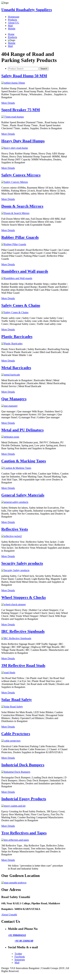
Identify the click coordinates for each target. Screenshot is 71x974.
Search (43, 68)
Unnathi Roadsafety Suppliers (26, 10)
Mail (10, 25)
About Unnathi (9, 914)
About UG (13, 22)
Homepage (13, 16)
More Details (8, 103)
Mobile (11, 28)
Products (12, 19)
